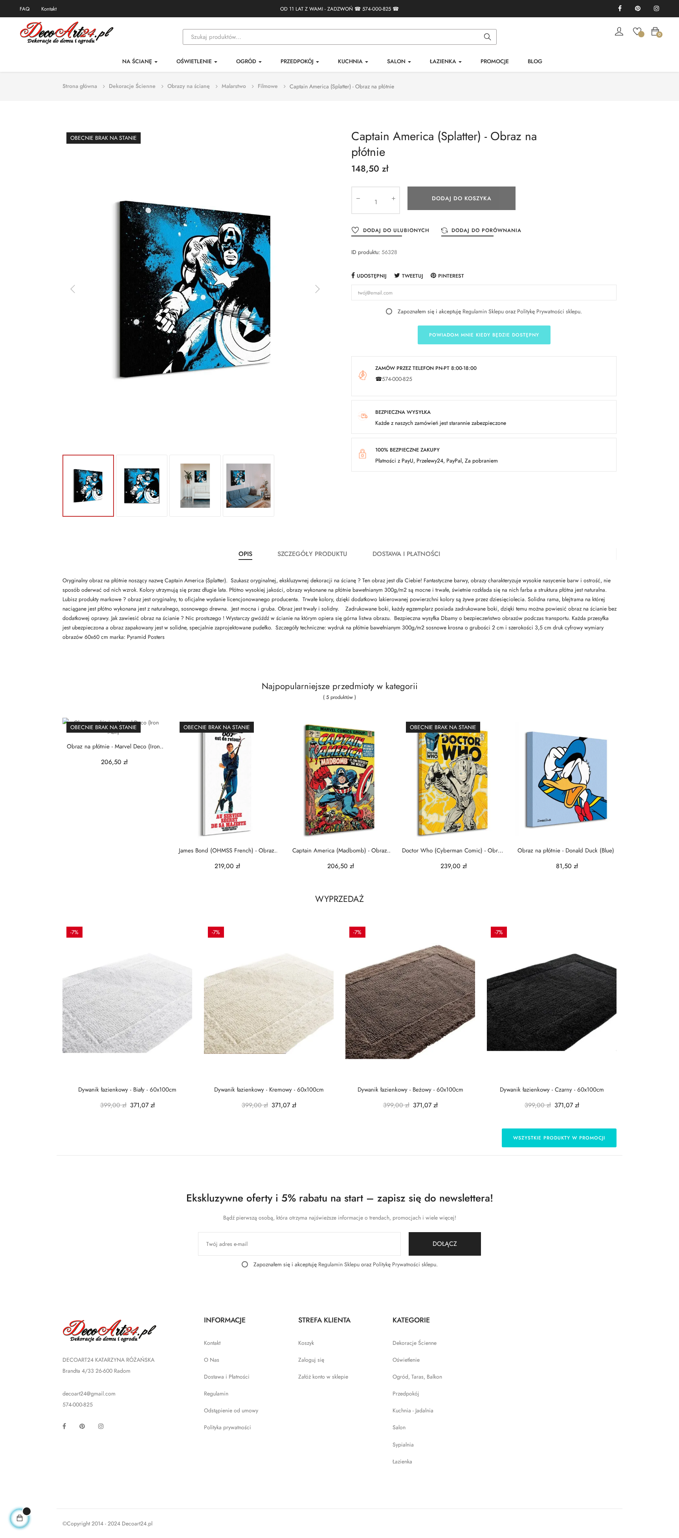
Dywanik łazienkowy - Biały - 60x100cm (127, 1090)
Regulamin (216, 1393)
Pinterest (451, 276)
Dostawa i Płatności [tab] (406, 553)
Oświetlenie (406, 1360)
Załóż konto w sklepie (323, 1377)
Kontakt (49, 9)
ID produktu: (365, 252)
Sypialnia (403, 1444)
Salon (399, 1427)
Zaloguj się (311, 1360)
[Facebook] (620, 9)
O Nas (211, 1360)
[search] (487, 37)
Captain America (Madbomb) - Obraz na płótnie (339, 851)
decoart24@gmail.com (89, 1393)
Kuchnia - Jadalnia (413, 1410)
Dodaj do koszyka (462, 198)
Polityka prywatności (227, 1427)
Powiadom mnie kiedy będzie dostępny (484, 334)
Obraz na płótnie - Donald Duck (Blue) (566, 851)
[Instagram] (656, 9)
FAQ (24, 9)
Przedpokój (406, 1393)
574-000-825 (376, 9)
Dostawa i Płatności (227, 1377)
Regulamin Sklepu (483, 311)
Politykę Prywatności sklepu (548, 311)
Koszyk (306, 1343)
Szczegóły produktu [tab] (312, 553)
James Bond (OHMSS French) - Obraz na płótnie (226, 851)
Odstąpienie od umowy (231, 1410)
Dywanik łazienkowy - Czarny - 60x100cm (552, 1090)
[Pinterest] (637, 9)
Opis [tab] (245, 553)
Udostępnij (372, 276)
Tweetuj (412, 276)
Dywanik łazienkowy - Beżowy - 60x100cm (410, 1090)
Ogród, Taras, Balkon (417, 1377)
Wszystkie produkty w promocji (559, 1137)
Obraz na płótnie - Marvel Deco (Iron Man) (113, 746)
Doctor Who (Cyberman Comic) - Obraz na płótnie (452, 851)
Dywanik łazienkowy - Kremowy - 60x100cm (269, 1090)
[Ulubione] (637, 30)
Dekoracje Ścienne (415, 1343)
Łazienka (402, 1461)
